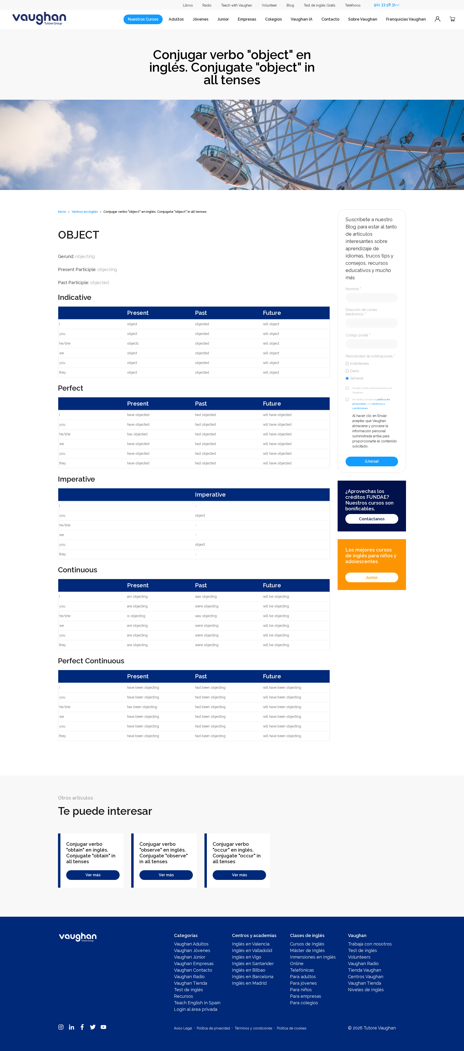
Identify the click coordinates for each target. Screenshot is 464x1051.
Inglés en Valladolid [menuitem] (252, 950)
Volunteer (269, 5)
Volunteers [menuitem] (359, 957)
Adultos (176, 19)
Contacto (330, 19)
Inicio (62, 211)
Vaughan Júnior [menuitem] (189, 957)
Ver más (93, 875)
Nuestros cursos (143, 19)
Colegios (273, 19)
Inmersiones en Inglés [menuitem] (313, 957)
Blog (290, 5)
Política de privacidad (213, 1028)
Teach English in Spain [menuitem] (197, 1002)
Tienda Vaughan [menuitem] (364, 970)
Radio (207, 5)
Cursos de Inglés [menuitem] (307, 943)
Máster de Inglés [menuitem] (307, 950)
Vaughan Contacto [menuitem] (193, 970)
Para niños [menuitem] (301, 989)
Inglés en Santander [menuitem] (253, 963)
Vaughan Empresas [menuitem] (194, 963)
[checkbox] (372, 370)
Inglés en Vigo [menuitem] (246, 957)
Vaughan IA (301, 19)
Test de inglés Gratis (319, 5)
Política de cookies (291, 1028)
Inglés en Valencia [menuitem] (250, 943)
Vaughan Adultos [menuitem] (191, 943)
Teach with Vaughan (236, 5)
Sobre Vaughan (362, 19)
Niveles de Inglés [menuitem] (366, 989)
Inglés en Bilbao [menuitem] (248, 970)
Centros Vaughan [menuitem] (365, 976)
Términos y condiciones (253, 1028)
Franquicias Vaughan (406, 19)
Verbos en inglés (85, 211)
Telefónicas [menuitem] (302, 970)
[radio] (372, 363)
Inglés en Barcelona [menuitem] (252, 976)
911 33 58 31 (385, 4)
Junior (223, 19)
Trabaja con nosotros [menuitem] (370, 943)
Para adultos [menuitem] (303, 976)
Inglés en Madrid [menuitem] (249, 983)
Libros (188, 5)
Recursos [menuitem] (183, 996)
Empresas (247, 19)
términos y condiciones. (368, 405)
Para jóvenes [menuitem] (303, 983)
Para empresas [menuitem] (305, 996)
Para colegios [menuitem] (304, 1002)
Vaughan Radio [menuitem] (189, 976)
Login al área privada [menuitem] (195, 1009)
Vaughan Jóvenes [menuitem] (192, 950)
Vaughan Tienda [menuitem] (190, 983)
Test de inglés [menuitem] (188, 989)
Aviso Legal (183, 1028)
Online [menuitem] (297, 963)
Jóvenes (200, 19)
